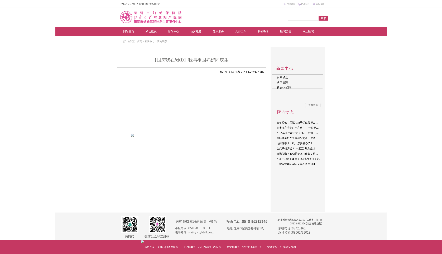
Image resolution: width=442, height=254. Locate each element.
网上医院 (308, 31)
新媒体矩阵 (284, 87)
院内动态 (162, 41)
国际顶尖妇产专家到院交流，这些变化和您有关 (300, 138)
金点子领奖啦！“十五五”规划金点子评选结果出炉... (300, 148)
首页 (139, 41)
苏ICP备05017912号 (209, 247)
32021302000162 (252, 247)
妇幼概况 (151, 31)
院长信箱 (320, 4)
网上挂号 (305, 4)
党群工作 (240, 31)
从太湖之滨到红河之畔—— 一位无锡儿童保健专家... (300, 127)
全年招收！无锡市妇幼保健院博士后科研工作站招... (300, 122)
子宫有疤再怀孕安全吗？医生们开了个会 (300, 164)
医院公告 (285, 31)
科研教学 (263, 31)
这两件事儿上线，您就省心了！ (295, 143)
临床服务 (195, 31)
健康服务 (218, 31)
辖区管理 (282, 82)
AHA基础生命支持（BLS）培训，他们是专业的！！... (300, 133)
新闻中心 (173, 31)
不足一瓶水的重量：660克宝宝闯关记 (298, 159)
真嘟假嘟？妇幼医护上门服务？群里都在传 (300, 153)
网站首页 (291, 4)
